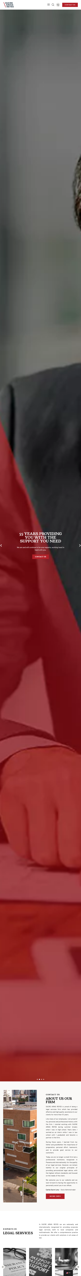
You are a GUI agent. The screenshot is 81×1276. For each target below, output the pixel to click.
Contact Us (40, 563)
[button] (48, 4)
